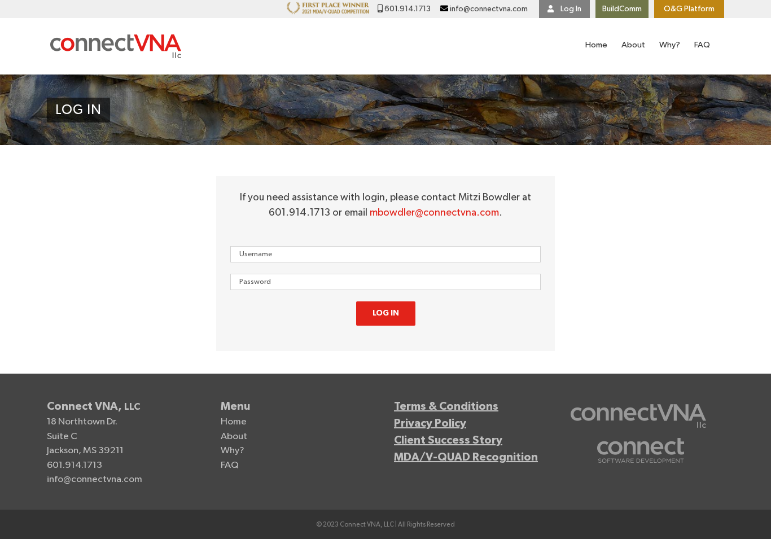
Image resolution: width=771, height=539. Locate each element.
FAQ (230, 465)
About (234, 436)
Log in (386, 313)
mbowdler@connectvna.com (434, 213)
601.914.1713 (407, 9)
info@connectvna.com (489, 9)
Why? (232, 450)
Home (234, 422)
